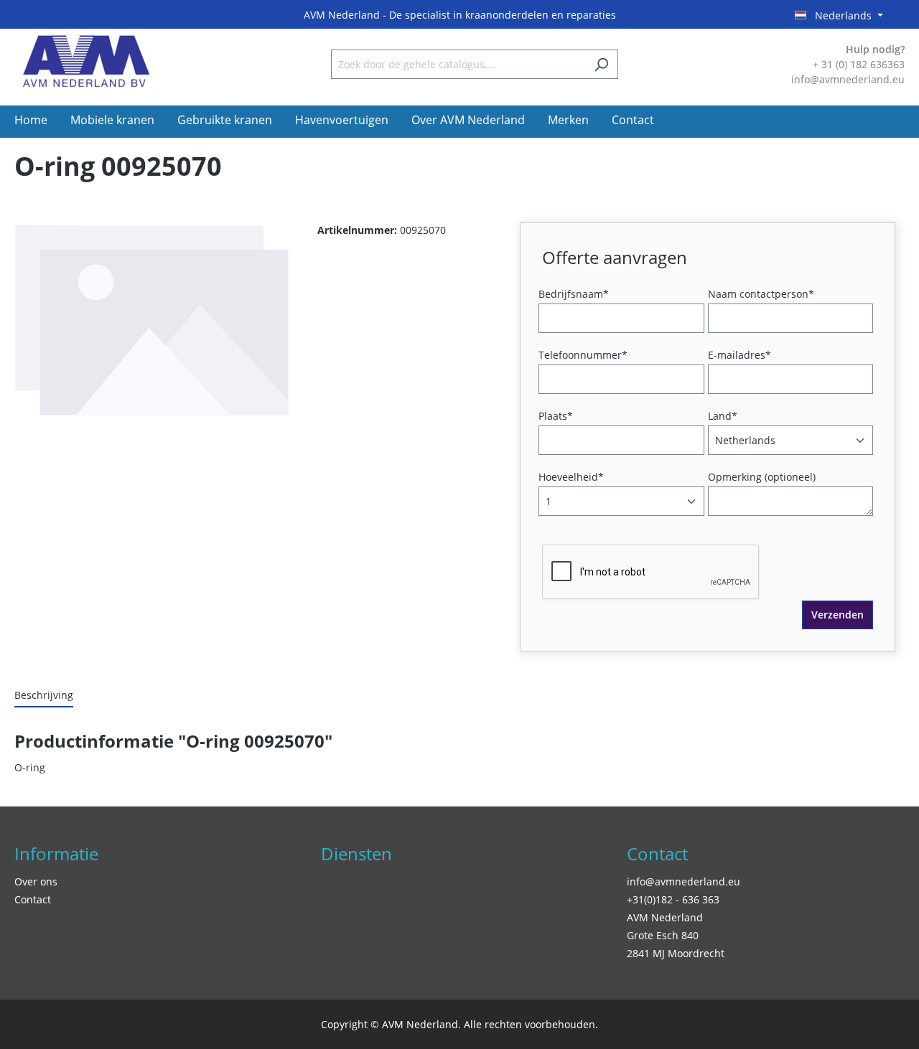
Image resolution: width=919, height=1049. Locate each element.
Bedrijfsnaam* (573, 294)
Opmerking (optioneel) (762, 477)
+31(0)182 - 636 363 (673, 899)
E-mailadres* (739, 355)
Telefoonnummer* (583, 355)
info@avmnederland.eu (683, 881)
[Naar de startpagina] (86, 61)
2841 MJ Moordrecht (675, 953)
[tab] (43, 695)
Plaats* (555, 416)
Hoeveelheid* (571, 477)
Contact (32, 899)
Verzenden (837, 614)
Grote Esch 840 (663, 935)
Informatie (56, 853)
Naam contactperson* (761, 294)
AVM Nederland (665, 917)
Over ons (35, 881)
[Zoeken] (601, 64)
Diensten (356, 853)
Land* (722, 416)
